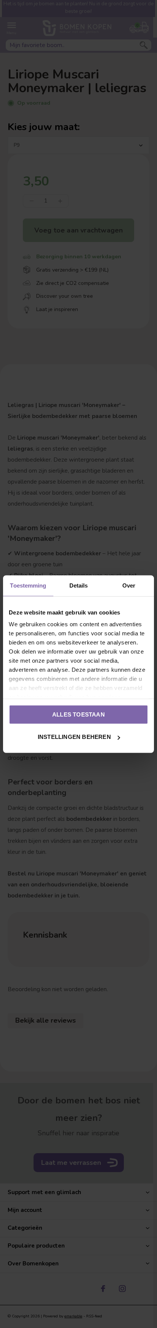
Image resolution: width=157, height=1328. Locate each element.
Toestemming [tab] (28, 585)
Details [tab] (78, 585)
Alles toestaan (78, 714)
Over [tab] (128, 585)
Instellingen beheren (74, 737)
